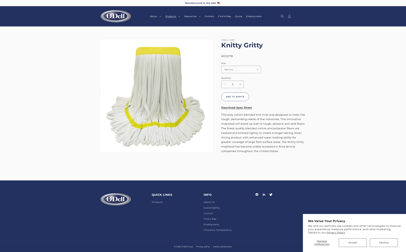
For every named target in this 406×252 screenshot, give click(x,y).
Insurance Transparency (218, 230)
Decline (384, 242)
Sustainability (212, 207)
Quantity (226, 78)
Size (223, 63)
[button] (156, 16)
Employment (211, 224)
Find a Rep (210, 218)
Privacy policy (203, 246)
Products (157, 202)
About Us (209, 202)
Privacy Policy (336, 232)
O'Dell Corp (187, 247)
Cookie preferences (222, 246)
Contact (208, 213)
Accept (352, 242)
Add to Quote (235, 97)
